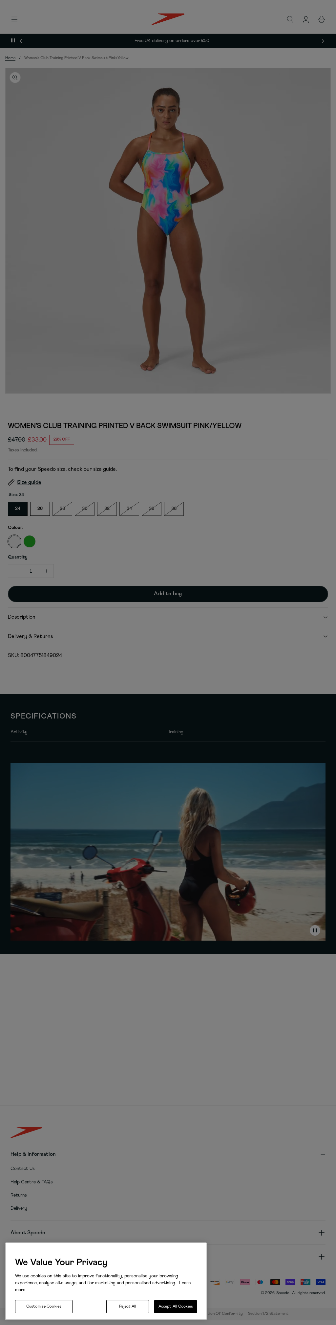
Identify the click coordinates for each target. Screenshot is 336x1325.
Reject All (127, 1307)
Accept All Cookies (175, 1307)
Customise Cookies (43, 1307)
